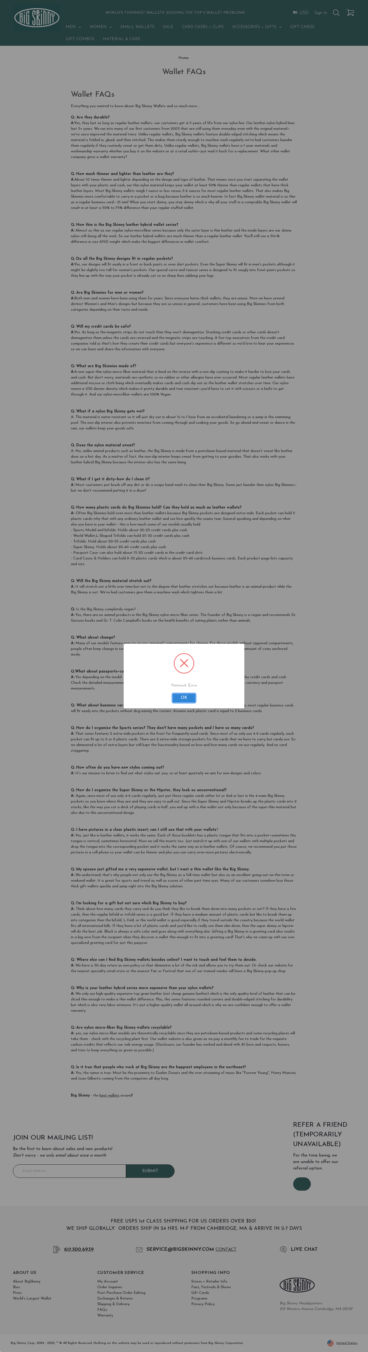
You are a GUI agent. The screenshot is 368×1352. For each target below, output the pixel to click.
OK (184, 698)
